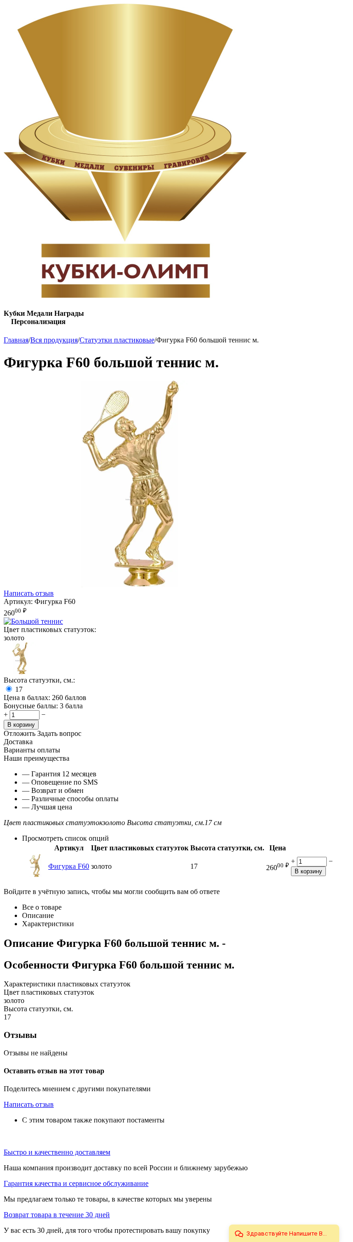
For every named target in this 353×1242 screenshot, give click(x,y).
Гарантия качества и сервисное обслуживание (76, 1183)
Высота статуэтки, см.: (39, 680)
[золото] (20, 672)
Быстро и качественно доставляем (57, 1152)
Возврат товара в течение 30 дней (57, 1215)
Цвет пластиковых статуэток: (50, 629)
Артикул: (18, 601)
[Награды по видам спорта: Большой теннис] (33, 621)
